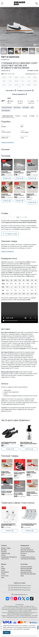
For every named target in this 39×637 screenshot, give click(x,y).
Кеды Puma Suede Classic (31, 472)
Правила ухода (5, 553)
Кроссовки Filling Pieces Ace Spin (18, 494)
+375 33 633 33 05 (15, 590)
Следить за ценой (24, 90)
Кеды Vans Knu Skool (32, 172)
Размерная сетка (30, 74)
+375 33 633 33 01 (15, 588)
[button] (36, 27)
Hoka (2, 577)
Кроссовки (23, 8)
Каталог (10, 8)
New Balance (5, 572)
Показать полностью (7, 142)
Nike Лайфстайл (6, 110)
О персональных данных (28, 557)
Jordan (3, 574)
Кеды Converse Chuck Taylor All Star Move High (6, 492)
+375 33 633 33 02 (15, 585)
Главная (3, 8)
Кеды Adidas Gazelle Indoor (32, 493)
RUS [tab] (5, 74)
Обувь (17, 8)
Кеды (22, 576)
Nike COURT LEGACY (6, 107)
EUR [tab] (2, 74)
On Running (4, 576)
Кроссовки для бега (26, 572)
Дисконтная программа (28, 551)
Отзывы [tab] (24, 116)
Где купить (9, 90)
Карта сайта (5, 559)
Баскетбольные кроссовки (28, 574)
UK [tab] (11, 74)
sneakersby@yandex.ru (20, 594)
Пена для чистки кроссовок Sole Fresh (29, 443)
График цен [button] (6, 59)
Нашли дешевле (18, 94)
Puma (3, 570)
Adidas (3, 568)
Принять (6, 632)
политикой (16, 629)
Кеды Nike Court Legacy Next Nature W (6, 172)
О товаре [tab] (32, 116)
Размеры (4, 551)
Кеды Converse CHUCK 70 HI (19, 473)
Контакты (23, 553)
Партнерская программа (28, 559)
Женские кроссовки (26, 568)
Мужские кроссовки (26, 567)
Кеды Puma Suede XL (32, 195)
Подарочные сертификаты (9, 557)
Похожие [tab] (17, 116)
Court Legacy (26, 107)
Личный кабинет (25, 548)
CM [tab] (13, 74)
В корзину (6, 178)
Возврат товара (6, 548)
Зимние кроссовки (26, 570)
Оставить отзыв (11, 234)
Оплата (3, 555)
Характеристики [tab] (7, 116)
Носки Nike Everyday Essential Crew (9, 525)
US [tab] (8, 74)
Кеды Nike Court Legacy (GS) (19, 195)
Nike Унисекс (17, 107)
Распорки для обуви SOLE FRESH (8, 443)
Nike (32, 107)
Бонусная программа (27, 550)
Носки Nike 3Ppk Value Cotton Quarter (28, 525)
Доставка (4, 550)
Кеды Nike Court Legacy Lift (6, 195)
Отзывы (23, 555)
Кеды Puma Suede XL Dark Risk (6, 472)
